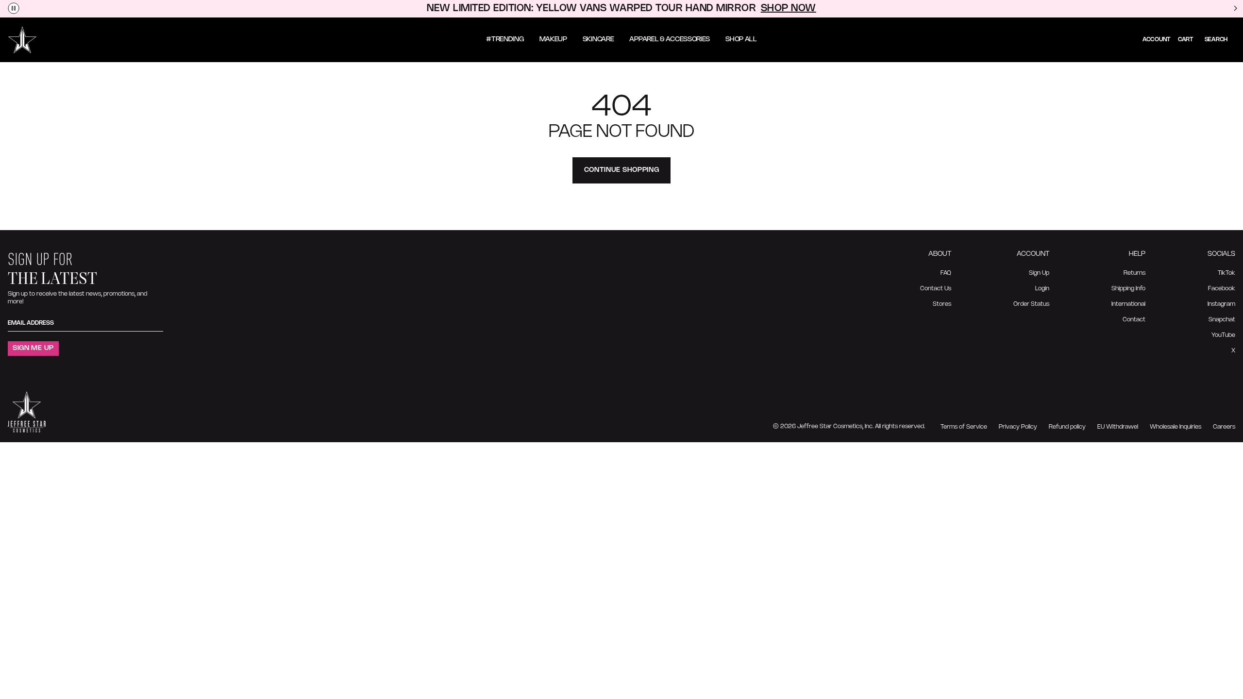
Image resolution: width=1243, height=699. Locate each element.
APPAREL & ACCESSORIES (669, 39)
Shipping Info (1128, 288)
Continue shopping (621, 170)
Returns (1134, 273)
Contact (1134, 319)
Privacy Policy (1018, 427)
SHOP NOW (788, 8)
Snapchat (1222, 319)
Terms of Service (964, 427)
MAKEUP (553, 39)
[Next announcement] (1235, 9)
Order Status (1031, 304)
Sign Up (1039, 273)
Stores (942, 304)
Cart (1185, 39)
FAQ (946, 273)
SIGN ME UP (33, 348)
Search (1216, 39)
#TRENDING (504, 39)
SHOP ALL (741, 39)
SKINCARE (598, 39)
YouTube (1223, 335)
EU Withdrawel (1117, 427)
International (1128, 304)
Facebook (1221, 288)
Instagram (1221, 304)
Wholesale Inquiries (1175, 427)
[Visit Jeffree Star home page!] (22, 39)
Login (1042, 288)
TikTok (1226, 273)
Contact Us (935, 288)
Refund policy (1067, 427)
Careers (1224, 427)
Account (1156, 39)
